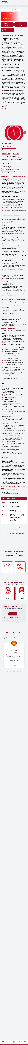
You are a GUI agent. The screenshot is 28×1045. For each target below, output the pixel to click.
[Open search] (22, 2)
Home (2, 6)
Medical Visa (13, 6)
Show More (3, 108)
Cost (7, 6)
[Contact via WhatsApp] (14, 1042)
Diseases (21, 6)
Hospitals (7, 9)
